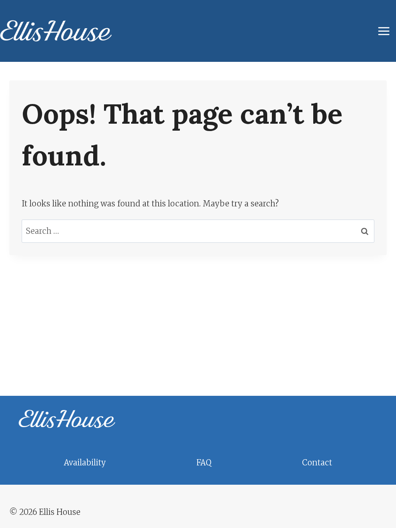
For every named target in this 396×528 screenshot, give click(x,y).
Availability (85, 462)
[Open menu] (385, 31)
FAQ (204, 462)
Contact (317, 462)
